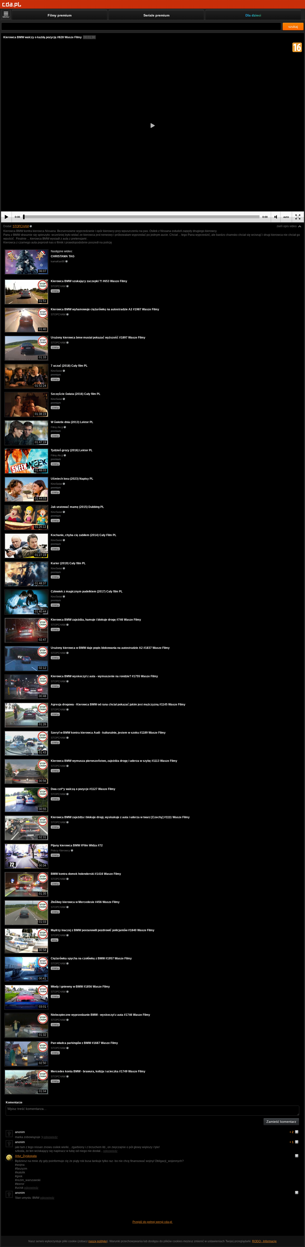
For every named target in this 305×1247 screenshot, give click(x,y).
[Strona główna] (11, 5)
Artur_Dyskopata (26, 1156)
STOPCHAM (21, 226)
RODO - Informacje (264, 1241)
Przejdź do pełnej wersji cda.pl (152, 1222)
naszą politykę (97, 1241)
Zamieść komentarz (281, 1121)
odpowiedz (50, 1137)
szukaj (293, 26)
